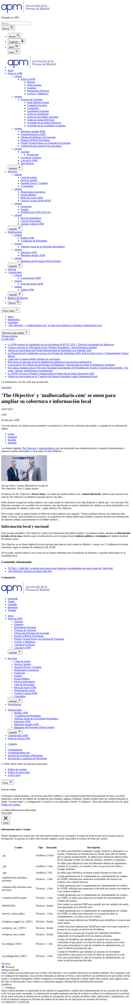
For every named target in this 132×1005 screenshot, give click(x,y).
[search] (14, 35)
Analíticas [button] (6, 984)
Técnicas (9, 967)
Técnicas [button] (5, 963)
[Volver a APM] (25, 12)
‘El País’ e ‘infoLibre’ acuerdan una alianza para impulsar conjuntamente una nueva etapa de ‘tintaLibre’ (60, 568)
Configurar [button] (6, 810)
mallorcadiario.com (49, 448)
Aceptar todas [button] (29, 810)
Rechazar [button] (17, 810)
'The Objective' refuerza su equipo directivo (30, 571)
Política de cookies (10, 804)
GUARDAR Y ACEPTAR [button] (15, 1002)
